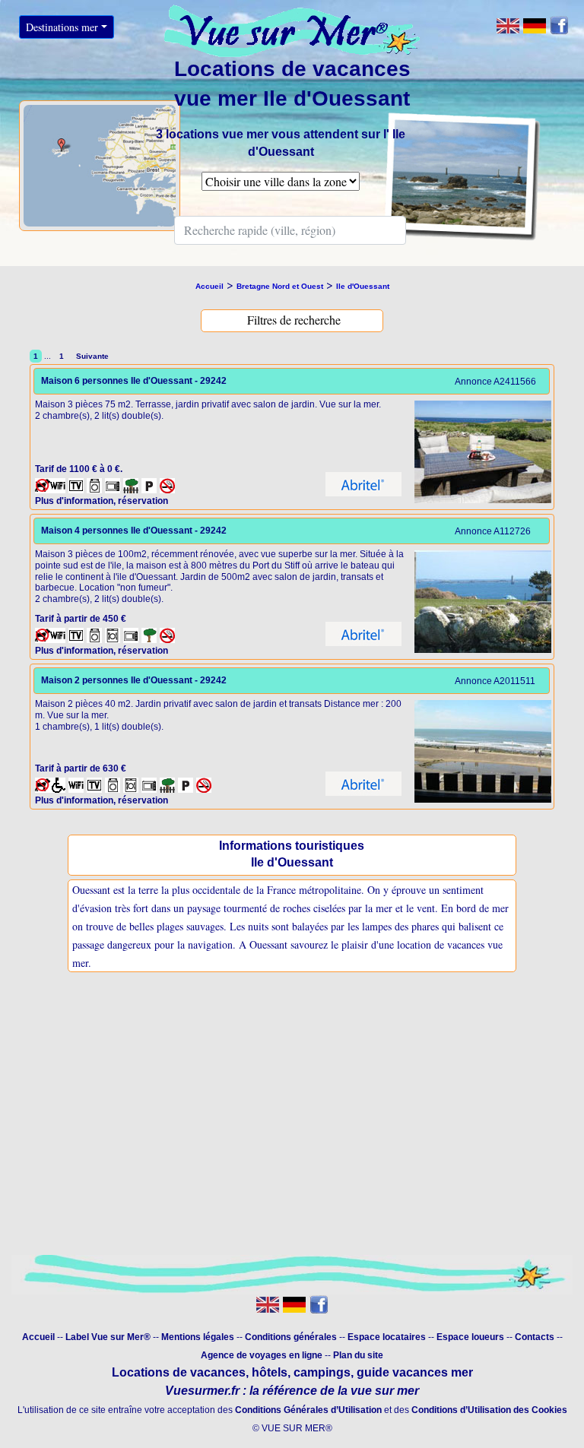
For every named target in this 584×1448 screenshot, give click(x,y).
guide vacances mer (413, 1372)
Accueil (38, 1337)
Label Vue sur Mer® (108, 1337)
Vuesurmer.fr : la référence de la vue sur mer (292, 1390)
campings (322, 1372)
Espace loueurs (470, 1337)
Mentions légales (197, 1337)
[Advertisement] (292, 1130)
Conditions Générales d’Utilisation (308, 1410)
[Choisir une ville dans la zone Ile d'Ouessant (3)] (281, 191)
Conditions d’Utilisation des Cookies (489, 1410)
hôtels (269, 1372)
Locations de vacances (179, 1372)
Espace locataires (387, 1337)
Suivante (91, 356)
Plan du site (358, 1355)
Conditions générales (291, 1337)
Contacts (534, 1337)
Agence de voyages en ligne (261, 1355)
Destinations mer (62, 27)
